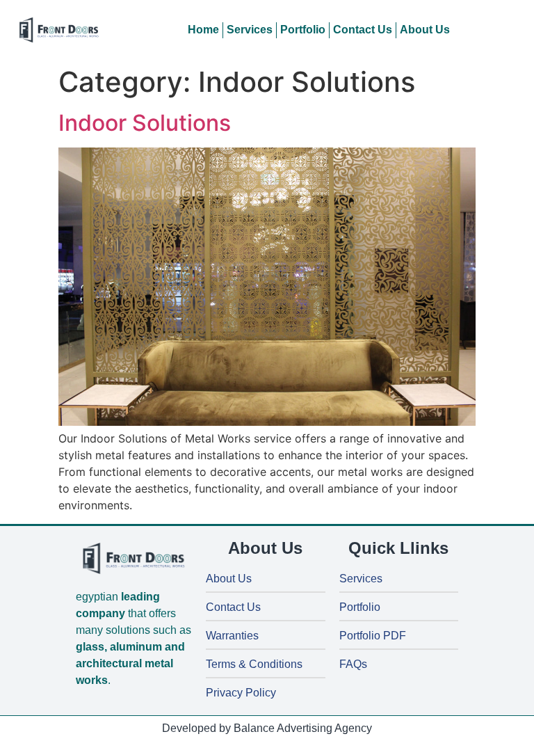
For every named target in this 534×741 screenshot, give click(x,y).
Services (250, 29)
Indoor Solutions (144, 122)
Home (203, 29)
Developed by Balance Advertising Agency (267, 728)
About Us (425, 29)
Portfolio (302, 29)
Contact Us (362, 29)
